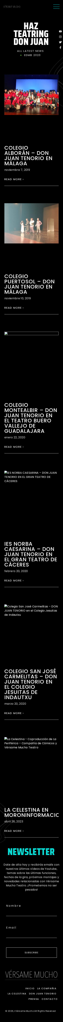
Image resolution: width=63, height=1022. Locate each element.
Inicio (30, 988)
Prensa (34, 999)
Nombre (13, 906)
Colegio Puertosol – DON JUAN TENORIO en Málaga (29, 284)
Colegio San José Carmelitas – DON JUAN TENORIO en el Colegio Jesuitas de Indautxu (30, 684)
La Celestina (17, 993)
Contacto (50, 999)
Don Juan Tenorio (43, 993)
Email (11, 928)
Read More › (14, 179)
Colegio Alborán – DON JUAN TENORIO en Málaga (28, 155)
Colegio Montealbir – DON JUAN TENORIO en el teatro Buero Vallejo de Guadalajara (30, 418)
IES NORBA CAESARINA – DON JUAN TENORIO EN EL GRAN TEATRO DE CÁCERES (30, 554)
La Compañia (47, 988)
